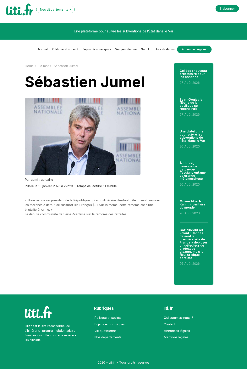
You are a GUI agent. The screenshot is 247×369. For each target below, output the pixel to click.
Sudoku (146, 49)
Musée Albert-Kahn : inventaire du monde (192, 204)
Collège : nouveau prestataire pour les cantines (193, 74)
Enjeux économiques (97, 49)
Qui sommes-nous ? (178, 318)
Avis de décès (165, 49)
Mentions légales (176, 337)
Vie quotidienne (126, 49)
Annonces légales (194, 49)
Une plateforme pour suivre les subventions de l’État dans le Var (123, 31)
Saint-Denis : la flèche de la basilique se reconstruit (191, 104)
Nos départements (107, 337)
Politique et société (65, 49)
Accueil (42, 49)
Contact (169, 324)
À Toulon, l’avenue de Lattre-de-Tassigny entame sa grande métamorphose (193, 171)
